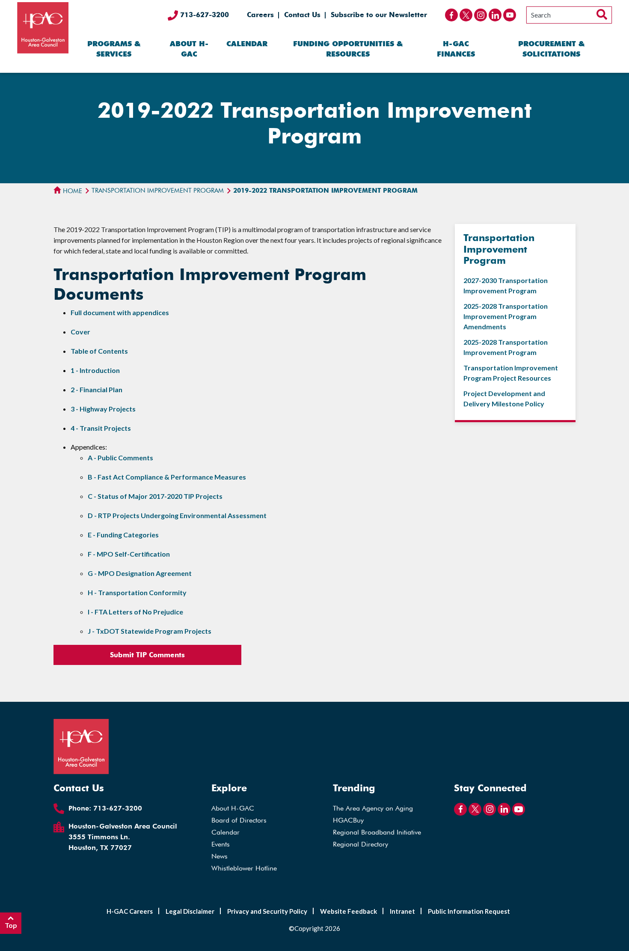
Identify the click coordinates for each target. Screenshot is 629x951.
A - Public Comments (120, 457)
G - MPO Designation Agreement (140, 573)
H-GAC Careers (130, 911)
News (219, 856)
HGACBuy (348, 820)
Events (220, 844)
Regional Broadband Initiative (377, 832)
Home (71, 191)
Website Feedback (348, 911)
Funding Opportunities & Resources (348, 48)
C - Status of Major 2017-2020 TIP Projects (155, 496)
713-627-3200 (203, 15)
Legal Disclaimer (190, 911)
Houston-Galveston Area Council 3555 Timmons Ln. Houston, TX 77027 (122, 837)
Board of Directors (239, 820)
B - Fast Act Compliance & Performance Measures (167, 477)
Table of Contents (99, 351)
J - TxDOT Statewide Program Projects (149, 631)
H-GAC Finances (456, 48)
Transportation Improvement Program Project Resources (510, 373)
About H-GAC (189, 48)
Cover (80, 332)
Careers (260, 15)
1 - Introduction (95, 370)
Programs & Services (113, 48)
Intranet (402, 911)
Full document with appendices (120, 312)
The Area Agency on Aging (373, 808)
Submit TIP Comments (147, 655)
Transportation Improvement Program (158, 190)
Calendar (246, 43)
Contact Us (302, 15)
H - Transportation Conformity (137, 592)
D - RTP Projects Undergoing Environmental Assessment (177, 515)
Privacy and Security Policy (267, 911)
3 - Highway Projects (103, 409)
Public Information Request (469, 911)
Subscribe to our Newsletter (379, 15)
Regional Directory (360, 844)
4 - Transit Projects (101, 428)
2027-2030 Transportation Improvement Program (505, 285)
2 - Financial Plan (96, 389)
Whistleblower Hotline (244, 868)
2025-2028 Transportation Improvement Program (505, 347)
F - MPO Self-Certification (129, 554)
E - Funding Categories (123, 535)
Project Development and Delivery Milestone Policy (504, 398)
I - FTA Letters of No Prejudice (135, 612)
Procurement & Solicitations (551, 48)
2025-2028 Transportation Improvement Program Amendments (505, 316)
